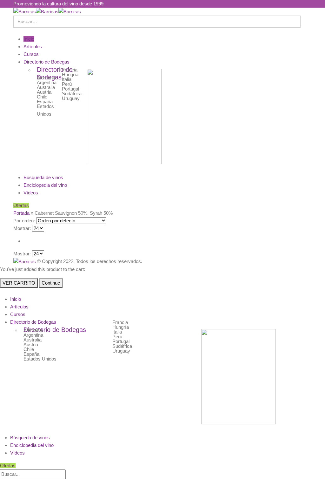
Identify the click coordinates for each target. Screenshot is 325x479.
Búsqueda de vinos (43, 177)
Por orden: (24, 220)
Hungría (70, 74)
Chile (42, 96)
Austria (44, 92)
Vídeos (30, 192)
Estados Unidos (39, 358)
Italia (66, 79)
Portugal (70, 88)
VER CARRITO (19, 283)
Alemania (46, 77)
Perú (67, 84)
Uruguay (71, 98)
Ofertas (21, 205)
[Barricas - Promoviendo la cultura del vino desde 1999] (47, 11)
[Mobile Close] (2, 291)
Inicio (28, 39)
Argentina (46, 82)
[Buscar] (71, 474)
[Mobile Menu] (15, 31)
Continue (51, 283)
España (45, 101)
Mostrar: (22, 228)
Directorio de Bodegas (46, 61)
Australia (46, 87)
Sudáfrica (72, 93)
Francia (69, 69)
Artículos (32, 46)
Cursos (31, 54)
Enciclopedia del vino (45, 185)
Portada (21, 213)
